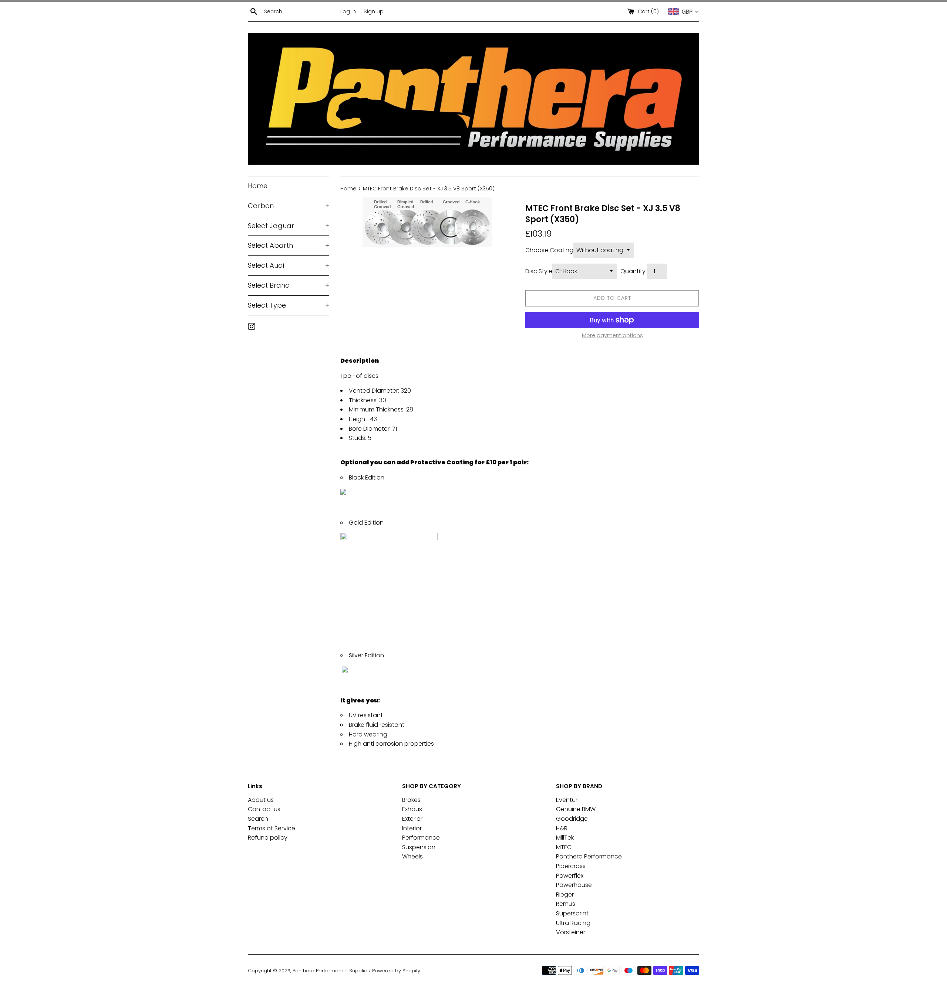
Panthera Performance (589, 856)
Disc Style (538, 271)
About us (261, 800)
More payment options (612, 335)
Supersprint (572, 913)
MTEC (564, 847)
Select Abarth (288, 245)
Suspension (418, 847)
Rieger (565, 894)
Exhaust (413, 809)
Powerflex (569, 875)
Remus (565, 903)
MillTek (565, 837)
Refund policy (267, 837)
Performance (421, 837)
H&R (561, 828)
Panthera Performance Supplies (331, 971)
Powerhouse (574, 885)
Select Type (288, 305)
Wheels (412, 856)
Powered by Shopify (396, 971)
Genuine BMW (576, 809)
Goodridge (572, 818)
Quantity (633, 271)
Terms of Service (271, 828)
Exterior (412, 818)
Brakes (411, 800)
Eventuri (567, 800)
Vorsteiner (570, 932)
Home (257, 185)
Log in (348, 11)
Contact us (264, 809)
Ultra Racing (573, 923)
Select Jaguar (288, 225)
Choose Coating (549, 250)
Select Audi (288, 265)
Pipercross (571, 866)
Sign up (374, 11)
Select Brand (288, 285)
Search (258, 818)
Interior (412, 828)
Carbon (288, 205)
